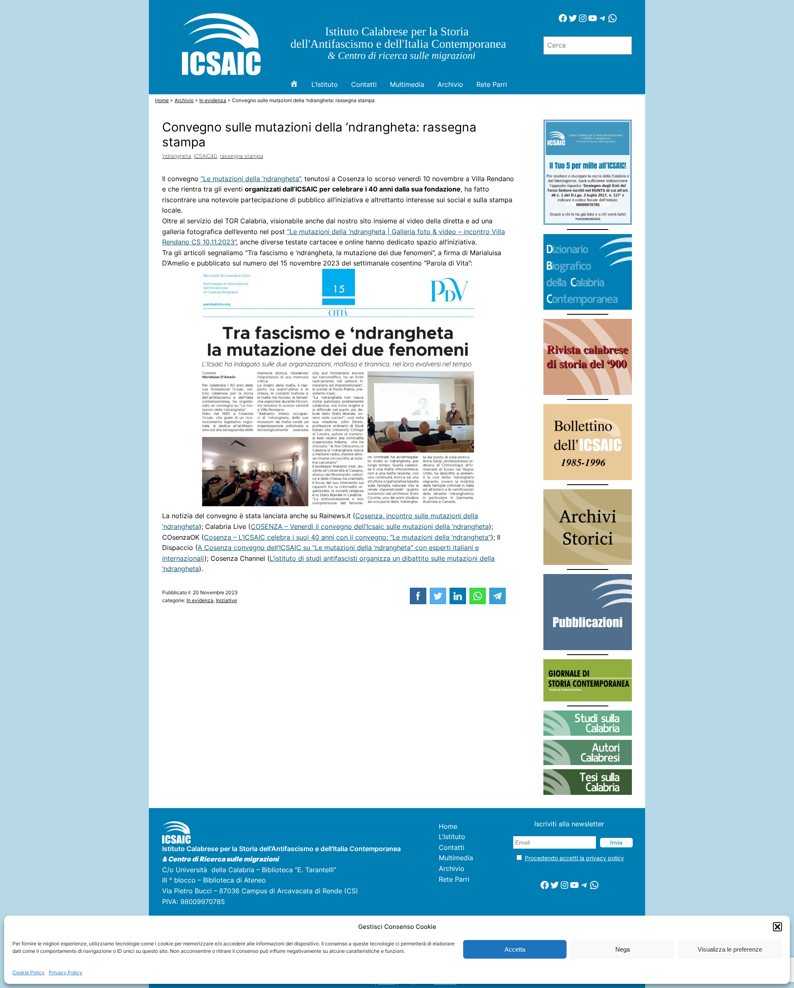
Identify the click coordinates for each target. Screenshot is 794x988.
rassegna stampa (241, 156)
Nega (622, 949)
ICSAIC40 (205, 156)
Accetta (515, 949)
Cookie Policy (28, 972)
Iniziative (226, 600)
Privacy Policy (65, 972)
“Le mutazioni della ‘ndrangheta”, (251, 179)
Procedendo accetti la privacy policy (574, 857)
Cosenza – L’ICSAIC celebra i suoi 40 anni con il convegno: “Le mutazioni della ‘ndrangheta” (347, 537)
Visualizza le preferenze (730, 949)
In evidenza (200, 600)
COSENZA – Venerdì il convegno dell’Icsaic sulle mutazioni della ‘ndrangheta (370, 526)
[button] (777, 927)
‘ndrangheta (176, 156)
